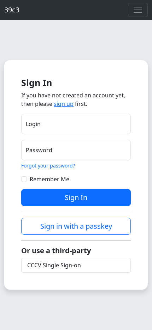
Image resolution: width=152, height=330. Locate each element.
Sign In (76, 197)
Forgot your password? (48, 165)
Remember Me (49, 179)
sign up (64, 104)
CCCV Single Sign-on (54, 265)
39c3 (11, 10)
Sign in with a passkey (76, 226)
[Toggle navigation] (138, 10)
